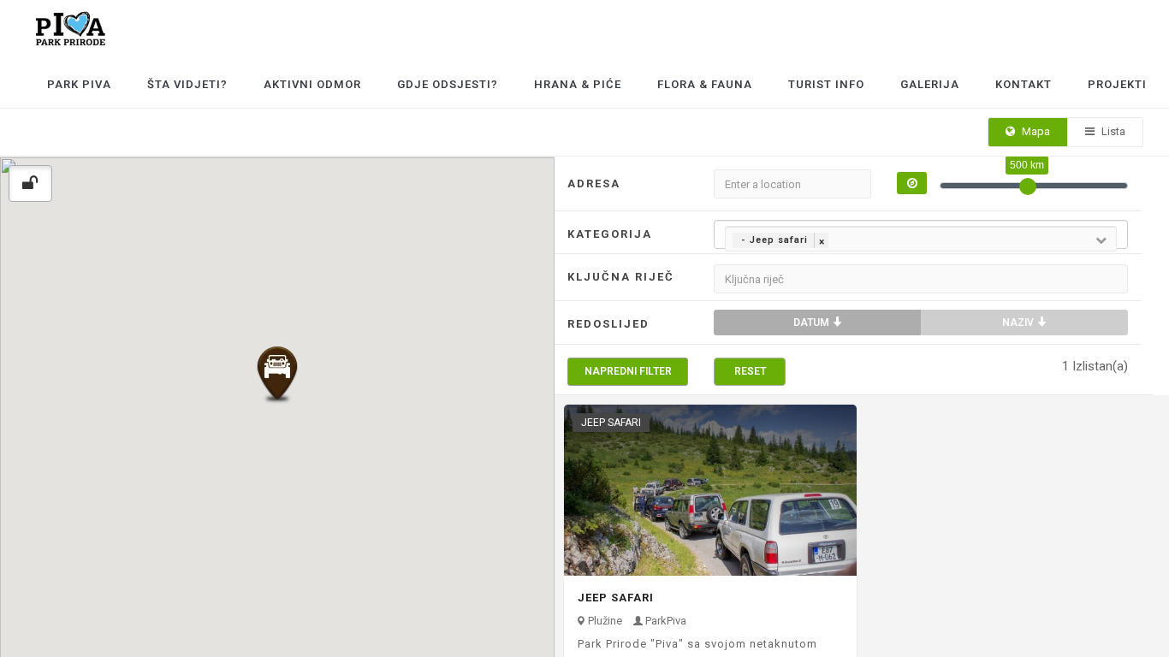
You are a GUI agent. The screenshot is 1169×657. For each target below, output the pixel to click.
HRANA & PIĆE (577, 84)
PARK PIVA (79, 84)
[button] (277, 374)
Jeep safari (616, 597)
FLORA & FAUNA (704, 84)
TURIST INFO (826, 84)
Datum (812, 322)
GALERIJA (929, 84)
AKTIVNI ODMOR (312, 84)
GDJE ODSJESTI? (447, 84)
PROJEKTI (1117, 84)
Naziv (1019, 322)
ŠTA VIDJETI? (187, 84)
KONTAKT (1023, 84)
